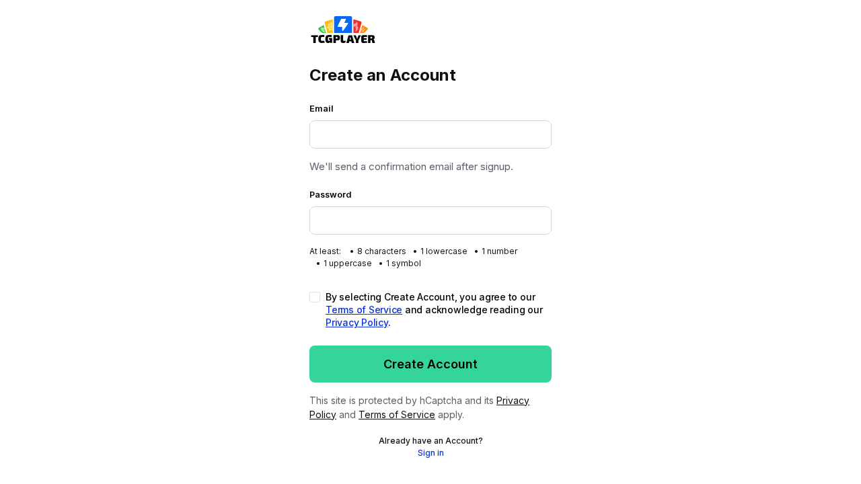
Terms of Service (364, 309)
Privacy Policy (357, 322)
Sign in (431, 453)
